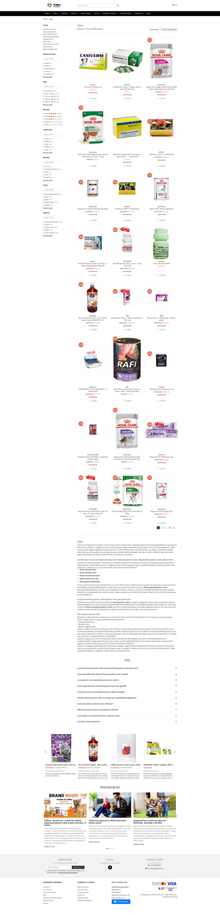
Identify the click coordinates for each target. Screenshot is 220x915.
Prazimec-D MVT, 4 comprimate (127, 209)
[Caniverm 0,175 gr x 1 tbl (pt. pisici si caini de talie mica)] (127, 60)
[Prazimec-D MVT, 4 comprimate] (127, 188)
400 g (47, 141)
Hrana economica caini (50, 44)
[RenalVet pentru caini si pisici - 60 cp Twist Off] (127, 243)
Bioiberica (92, 387)
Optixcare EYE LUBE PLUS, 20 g (161, 457)
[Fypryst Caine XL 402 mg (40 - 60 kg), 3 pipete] (162, 297)
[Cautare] (118, 5)
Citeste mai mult (49, 846)
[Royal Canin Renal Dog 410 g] (162, 491)
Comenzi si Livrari (85, 882)
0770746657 (156, 865)
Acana (47, 71)
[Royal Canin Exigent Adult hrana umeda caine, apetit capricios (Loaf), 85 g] (162, 59)
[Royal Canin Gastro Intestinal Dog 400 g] (93, 188)
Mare (47, 199)
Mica (46, 197)
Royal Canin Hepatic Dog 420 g (161, 209)
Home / (46, 19)
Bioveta (92, 85)
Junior (47, 230)
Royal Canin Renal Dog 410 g (161, 511)
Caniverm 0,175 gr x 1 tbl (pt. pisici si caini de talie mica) (127, 88)
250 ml (47, 147)
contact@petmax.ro (156, 868)
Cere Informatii (82, 890)
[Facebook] (110, 867)
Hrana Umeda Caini (49, 32)
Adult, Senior (49, 227)
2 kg (46, 150)
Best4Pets (92, 316)
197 (170, 528)
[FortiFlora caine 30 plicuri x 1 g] (162, 360)
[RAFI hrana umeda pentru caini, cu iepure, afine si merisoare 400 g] (127, 360)
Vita (46, 175)
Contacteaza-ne (122, 901)
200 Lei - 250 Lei (50, 102)
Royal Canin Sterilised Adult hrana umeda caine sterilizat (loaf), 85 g (127, 458)
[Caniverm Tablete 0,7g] (93, 60)
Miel (46, 172)
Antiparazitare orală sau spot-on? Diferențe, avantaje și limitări (149, 821)
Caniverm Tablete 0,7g (92, 87)
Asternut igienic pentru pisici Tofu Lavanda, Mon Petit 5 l (67, 765)
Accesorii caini (47, 47)
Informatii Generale (52, 882)
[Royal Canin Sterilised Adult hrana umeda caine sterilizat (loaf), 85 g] (127, 430)
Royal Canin (162, 85)
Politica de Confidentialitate (68, 873)
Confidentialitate (83, 892)
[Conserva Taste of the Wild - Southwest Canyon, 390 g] (93, 430)
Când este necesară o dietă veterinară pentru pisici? (107, 821)
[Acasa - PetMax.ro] (54, 5)
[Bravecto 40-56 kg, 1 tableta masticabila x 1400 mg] (127, 297)
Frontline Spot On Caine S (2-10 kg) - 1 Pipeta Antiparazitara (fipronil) (92, 264)
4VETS (47, 66)
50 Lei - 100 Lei (50, 94)
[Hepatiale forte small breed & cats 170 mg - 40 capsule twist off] (93, 491)
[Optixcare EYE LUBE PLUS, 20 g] (162, 430)
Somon (47, 177)
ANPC (45, 895)
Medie (47, 205)
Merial (93, 261)
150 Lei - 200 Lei (50, 99)
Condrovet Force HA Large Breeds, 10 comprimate (93, 390)
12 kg (47, 139)
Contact (45, 903)
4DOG (47, 63)
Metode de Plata (83, 887)
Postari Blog (110, 787)
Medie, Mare (49, 202)
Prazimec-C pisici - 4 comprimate (161, 154)
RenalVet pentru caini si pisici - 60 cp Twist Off (127, 264)
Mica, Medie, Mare (51, 194)
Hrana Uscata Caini (49, 29)
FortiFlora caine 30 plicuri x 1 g (161, 389)
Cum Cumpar (47, 890)
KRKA (161, 316)
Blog (149, 13)
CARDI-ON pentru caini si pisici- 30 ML (125, 765)
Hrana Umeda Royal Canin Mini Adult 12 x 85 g (127, 512)
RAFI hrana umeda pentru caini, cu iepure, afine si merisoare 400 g (127, 390)
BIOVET (161, 152)
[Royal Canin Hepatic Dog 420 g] (162, 188)
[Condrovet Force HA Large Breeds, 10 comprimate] (93, 360)
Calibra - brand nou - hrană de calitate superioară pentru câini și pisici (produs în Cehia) (65, 822)
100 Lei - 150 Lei (50, 96)
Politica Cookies (48, 900)
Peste (47, 114)
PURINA (161, 387)
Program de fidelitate (84, 900)
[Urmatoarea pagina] (173, 527)
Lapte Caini (47, 42)
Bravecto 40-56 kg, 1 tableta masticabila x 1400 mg (127, 319)
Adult (47, 225)
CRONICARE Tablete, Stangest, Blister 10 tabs (161, 765)
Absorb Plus (49, 69)
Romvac (161, 261)
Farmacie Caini (48, 39)
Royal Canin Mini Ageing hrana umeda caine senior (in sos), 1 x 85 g (93, 155)
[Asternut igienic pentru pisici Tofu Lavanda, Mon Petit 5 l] (61, 748)
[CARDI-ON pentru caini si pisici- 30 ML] (126, 748)
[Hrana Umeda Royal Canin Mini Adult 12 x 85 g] (127, 491)
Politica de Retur (82, 898)
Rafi (127, 387)
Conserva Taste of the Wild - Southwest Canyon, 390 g (93, 458)
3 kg (46, 144)
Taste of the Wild (92, 455)
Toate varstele (50, 233)
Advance (48, 74)
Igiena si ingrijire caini (50, 49)
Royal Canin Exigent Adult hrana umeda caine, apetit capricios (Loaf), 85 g (161, 88)
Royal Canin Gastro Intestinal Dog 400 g (93, 209)
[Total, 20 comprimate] (162, 243)
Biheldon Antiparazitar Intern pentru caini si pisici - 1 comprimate (127, 155)
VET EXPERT (127, 261)
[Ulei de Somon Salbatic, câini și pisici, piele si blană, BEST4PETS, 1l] (93, 297)
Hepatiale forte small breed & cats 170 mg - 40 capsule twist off (92, 512)
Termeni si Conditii (49, 892)
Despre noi (46, 887)
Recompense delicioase (51, 37)
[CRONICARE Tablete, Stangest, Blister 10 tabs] (159, 748)
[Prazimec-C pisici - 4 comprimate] (162, 127)
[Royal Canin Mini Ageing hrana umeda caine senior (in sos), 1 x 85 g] (93, 127)
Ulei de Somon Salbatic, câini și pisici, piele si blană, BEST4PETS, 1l (92, 319)
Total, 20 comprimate (161, 263)
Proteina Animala (51, 169)
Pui (46, 166)
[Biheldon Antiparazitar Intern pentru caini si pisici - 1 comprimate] (127, 127)
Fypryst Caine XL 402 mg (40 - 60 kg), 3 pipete (161, 319)
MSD (127, 316)
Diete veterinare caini (50, 34)
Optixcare (161, 455)
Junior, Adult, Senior (51, 222)
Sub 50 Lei (48, 91)
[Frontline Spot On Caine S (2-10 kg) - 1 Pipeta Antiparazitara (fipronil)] (93, 243)
